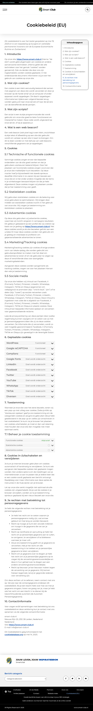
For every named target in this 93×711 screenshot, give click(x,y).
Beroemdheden (15, 690)
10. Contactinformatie (72, 86)
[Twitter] (72, 678)
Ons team (80, 690)
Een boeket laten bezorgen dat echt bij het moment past (30, 2)
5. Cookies (67, 61)
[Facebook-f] (65, 678)
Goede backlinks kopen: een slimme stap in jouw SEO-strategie (46, 697)
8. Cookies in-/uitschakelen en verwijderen (74, 73)
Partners (50, 690)
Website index (53, 693)
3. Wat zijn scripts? (71, 55)
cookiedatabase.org (14, 634)
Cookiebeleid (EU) (72, 693)
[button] (4, 9)
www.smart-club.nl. (81, 707)
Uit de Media (33, 690)
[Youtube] (85, 678)
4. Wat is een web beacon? (74, 58)
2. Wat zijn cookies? (71, 51)
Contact (36, 693)
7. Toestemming (69, 68)
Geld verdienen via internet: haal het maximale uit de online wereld (46, 701)
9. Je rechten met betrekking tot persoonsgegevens (71, 80)
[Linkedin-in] (79, 678)
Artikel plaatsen (19, 693)
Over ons (65, 690)
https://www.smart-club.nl (29, 59)
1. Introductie (68, 48)
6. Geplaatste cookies (72, 65)
